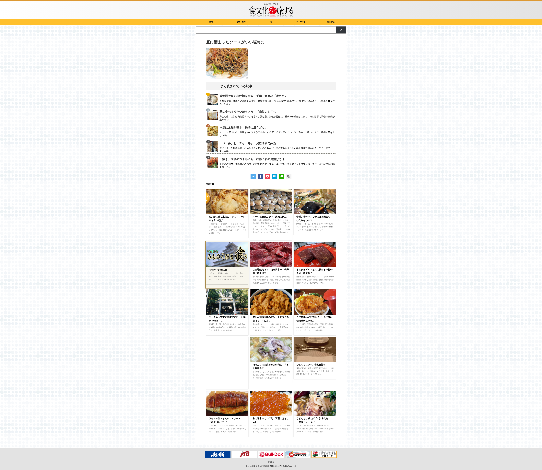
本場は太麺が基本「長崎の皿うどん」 (243, 127)
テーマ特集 (300, 22)
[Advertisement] (227, 363)
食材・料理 (241, 22)
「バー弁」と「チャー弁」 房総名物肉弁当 (247, 143)
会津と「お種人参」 (219, 270)
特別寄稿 (331, 22)
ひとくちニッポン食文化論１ (311, 364)
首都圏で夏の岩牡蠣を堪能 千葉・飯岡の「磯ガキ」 (253, 96)
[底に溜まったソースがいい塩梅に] (274, 176)
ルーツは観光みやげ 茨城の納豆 (270, 216)
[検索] (341, 30)
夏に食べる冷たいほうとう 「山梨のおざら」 (249, 111)
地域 (211, 22)
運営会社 (271, 462)
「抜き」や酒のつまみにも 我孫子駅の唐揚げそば (251, 159)
